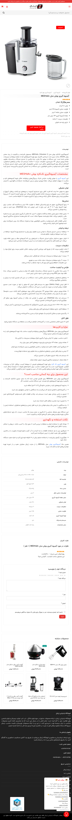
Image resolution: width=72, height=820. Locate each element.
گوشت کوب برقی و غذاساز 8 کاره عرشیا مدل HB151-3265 (15, 697)
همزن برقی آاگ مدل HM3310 (58, 665)
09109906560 (57, 757)
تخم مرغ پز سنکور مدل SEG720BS (38, 665)
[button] (69, 6)
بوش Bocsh (64, 136)
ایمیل (63, 603)
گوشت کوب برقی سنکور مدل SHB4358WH (15, 665)
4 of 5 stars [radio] (50, 575)
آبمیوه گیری (57, 92)
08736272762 (66, 748)
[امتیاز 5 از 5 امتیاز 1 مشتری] (36, 99)
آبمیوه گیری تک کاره (44, 133)
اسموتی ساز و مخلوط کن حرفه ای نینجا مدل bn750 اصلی (36, 697)
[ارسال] (4, 12)
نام (64, 595)
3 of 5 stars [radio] (57, 575)
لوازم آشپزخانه (66, 92)
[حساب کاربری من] (7, 7)
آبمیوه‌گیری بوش (55, 444)
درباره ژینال (67, 769)
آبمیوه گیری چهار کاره (46, 92)
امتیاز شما (62, 572)
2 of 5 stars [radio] (62, 575)
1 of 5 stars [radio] (65, 575)
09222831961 (67, 757)
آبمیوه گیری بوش (62, 133)
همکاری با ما (67, 777)
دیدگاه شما (62, 578)
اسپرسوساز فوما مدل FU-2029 (58, 696)
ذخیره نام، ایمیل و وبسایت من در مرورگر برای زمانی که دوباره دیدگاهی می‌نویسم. (39, 612)
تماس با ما (67, 773)
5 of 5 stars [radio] (43, 575)
